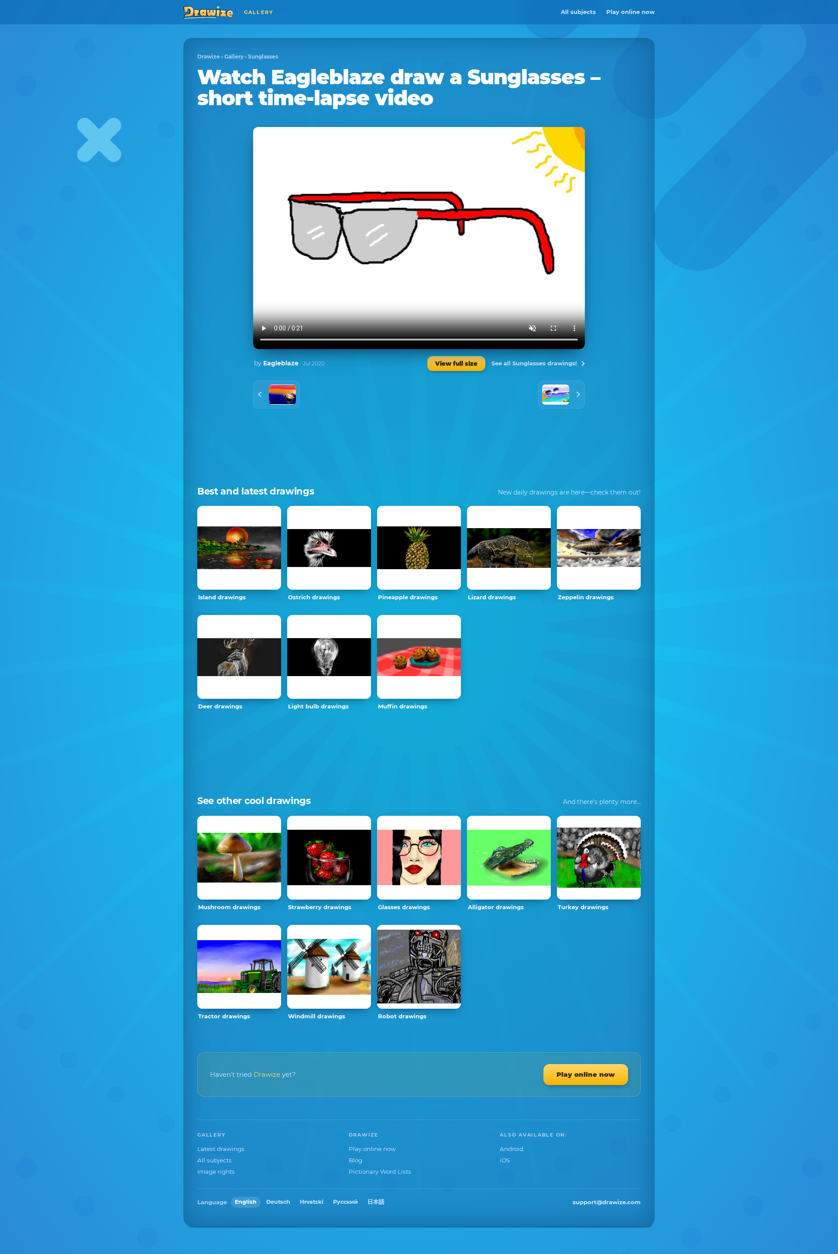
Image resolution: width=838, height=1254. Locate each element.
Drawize (208, 56)
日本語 (376, 1202)
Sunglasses (263, 56)
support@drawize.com (607, 1202)
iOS (505, 1160)
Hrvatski (311, 1202)
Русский (345, 1202)
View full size (456, 363)
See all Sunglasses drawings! (534, 363)
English (246, 1202)
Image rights (216, 1171)
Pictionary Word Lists (380, 1171)
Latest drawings (220, 1148)
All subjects (578, 11)
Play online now (630, 11)
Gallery (234, 56)
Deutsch (278, 1202)
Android (511, 1148)
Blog (355, 1160)
